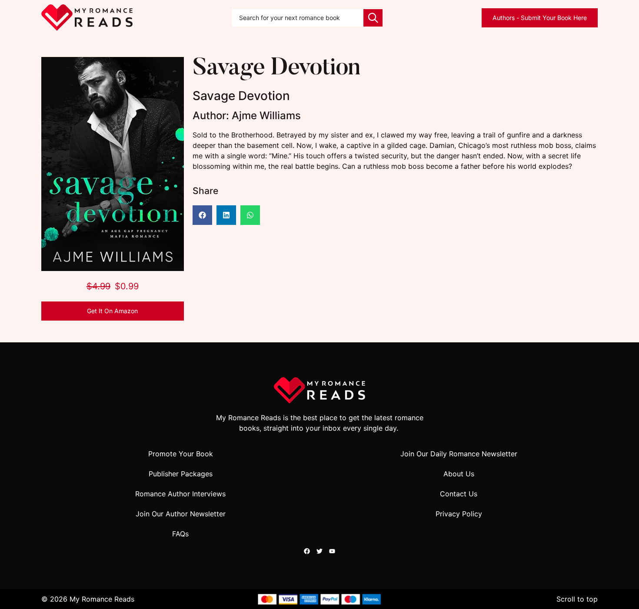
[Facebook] (307, 551)
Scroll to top (577, 599)
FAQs (180, 533)
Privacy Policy (459, 513)
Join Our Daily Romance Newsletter (458, 453)
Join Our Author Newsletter (181, 513)
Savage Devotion (276, 69)
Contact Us (458, 493)
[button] (202, 215)
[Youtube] (332, 551)
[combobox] (297, 18)
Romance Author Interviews (180, 493)
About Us (458, 473)
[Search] (373, 18)
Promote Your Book (180, 453)
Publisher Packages (181, 473)
